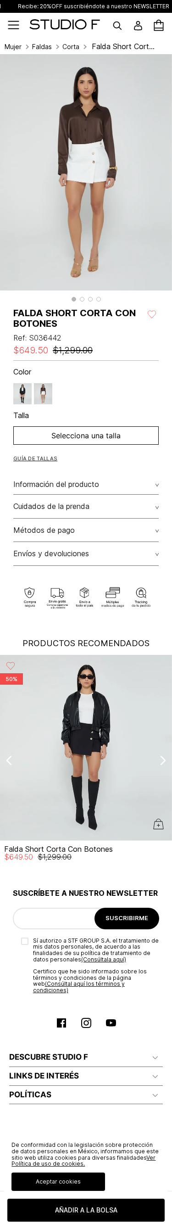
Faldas (42, 46)
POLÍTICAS (30, 1094)
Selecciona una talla (86, 435)
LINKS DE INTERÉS (44, 1075)
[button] (74, 299)
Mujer (13, 46)
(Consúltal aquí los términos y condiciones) (79, 987)
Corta (70, 46)
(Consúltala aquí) (103, 959)
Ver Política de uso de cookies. (83, 1161)
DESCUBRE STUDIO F (48, 1056)
